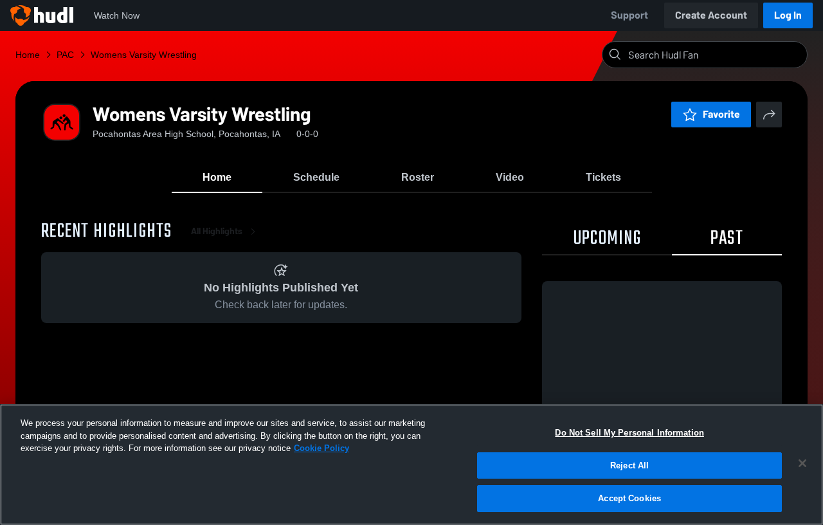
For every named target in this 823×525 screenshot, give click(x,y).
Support (629, 15)
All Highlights (216, 231)
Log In (788, 15)
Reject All (629, 465)
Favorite (721, 114)
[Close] (802, 463)
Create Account (711, 15)
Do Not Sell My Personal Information (629, 433)
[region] (411, 464)
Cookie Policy (321, 448)
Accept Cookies (629, 498)
